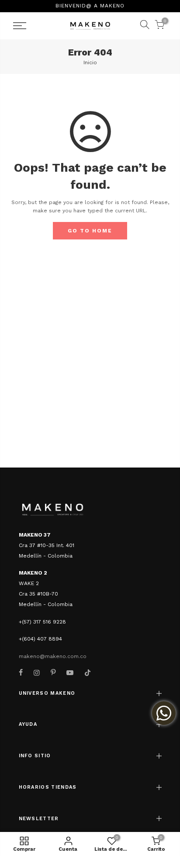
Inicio (90, 62)
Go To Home (90, 231)
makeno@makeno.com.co (53, 656)
